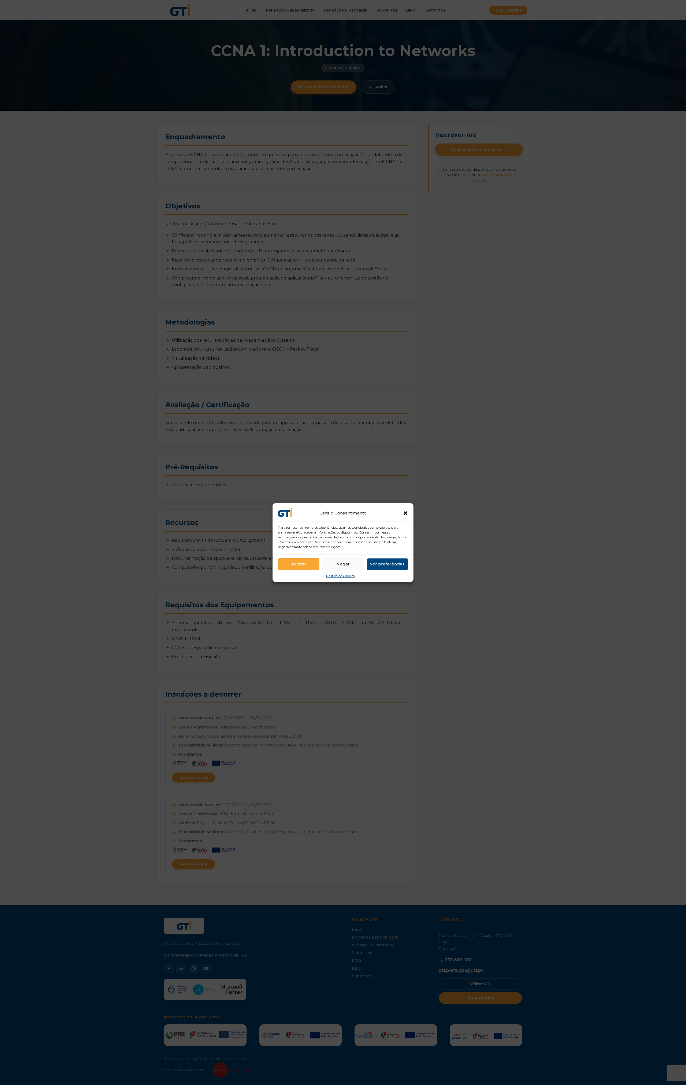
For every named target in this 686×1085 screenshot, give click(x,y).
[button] (405, 513)
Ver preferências (387, 564)
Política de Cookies (340, 576)
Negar (343, 564)
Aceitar (298, 564)
